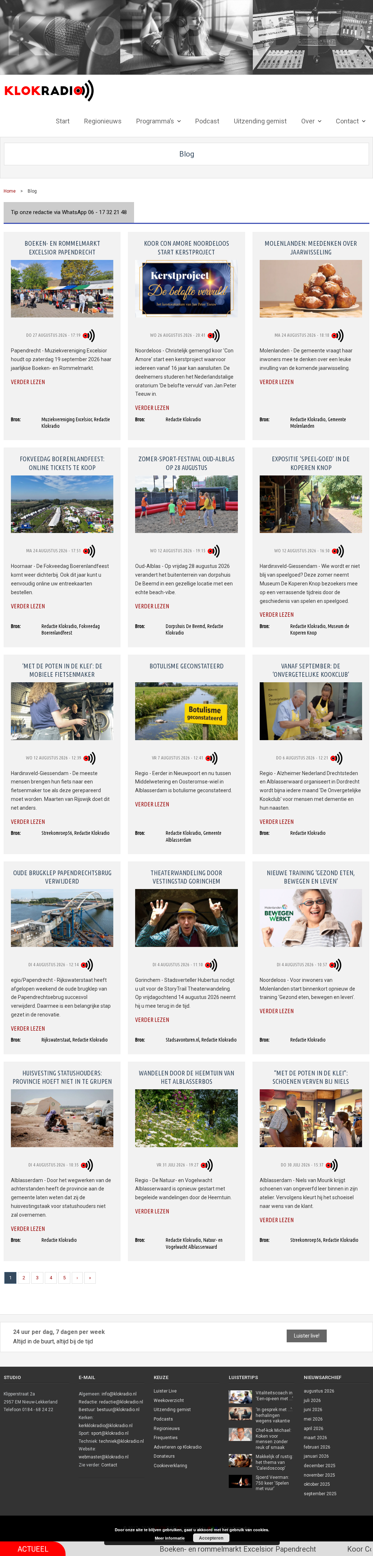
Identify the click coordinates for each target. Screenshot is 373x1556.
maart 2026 (315, 1437)
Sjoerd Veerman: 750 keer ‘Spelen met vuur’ (272, 1483)
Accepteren (211, 1538)
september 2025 (320, 1493)
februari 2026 (317, 1447)
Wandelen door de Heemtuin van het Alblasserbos (186, 1077)
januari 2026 (316, 1456)
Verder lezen (28, 382)
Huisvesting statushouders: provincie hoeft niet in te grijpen (62, 1077)
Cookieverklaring (170, 1465)
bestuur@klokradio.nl (118, 1409)
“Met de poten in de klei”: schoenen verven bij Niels (310, 1077)
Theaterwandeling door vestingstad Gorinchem (186, 877)
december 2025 (319, 1465)
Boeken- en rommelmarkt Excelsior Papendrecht (62, 247)
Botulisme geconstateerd (186, 666)
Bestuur (87, 1409)
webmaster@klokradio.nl (104, 1457)
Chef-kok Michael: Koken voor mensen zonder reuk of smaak (273, 1439)
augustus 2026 (319, 1391)
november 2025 (319, 1475)
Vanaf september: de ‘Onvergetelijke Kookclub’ (310, 670)
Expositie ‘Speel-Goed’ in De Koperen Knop (311, 463)
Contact (109, 1465)
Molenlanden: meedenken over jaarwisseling (311, 247)
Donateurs (164, 1456)
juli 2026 (312, 1400)
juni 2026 (313, 1409)
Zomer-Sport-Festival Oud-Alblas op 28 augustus (186, 463)
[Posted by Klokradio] (90, 335)
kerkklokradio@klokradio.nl (106, 1425)
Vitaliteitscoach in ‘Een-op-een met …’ (274, 1395)
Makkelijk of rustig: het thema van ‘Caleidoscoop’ (274, 1462)
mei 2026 (313, 1419)
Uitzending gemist (172, 1409)
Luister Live (165, 1391)
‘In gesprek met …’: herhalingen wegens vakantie (274, 1415)
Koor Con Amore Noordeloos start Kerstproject (186, 247)
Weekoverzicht (169, 1400)
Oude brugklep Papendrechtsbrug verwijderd (62, 877)
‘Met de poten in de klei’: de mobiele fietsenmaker (62, 670)
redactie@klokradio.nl (121, 1402)
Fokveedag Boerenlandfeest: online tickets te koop (62, 463)
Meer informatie (170, 1538)
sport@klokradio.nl (110, 1433)
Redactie (88, 1402)
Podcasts (163, 1419)
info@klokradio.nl (119, 1394)
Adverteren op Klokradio (177, 1447)
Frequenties (166, 1437)
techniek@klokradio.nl (121, 1441)
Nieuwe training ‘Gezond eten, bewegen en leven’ (311, 877)
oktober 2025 (317, 1484)
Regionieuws (167, 1428)
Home (10, 191)
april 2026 (313, 1428)
